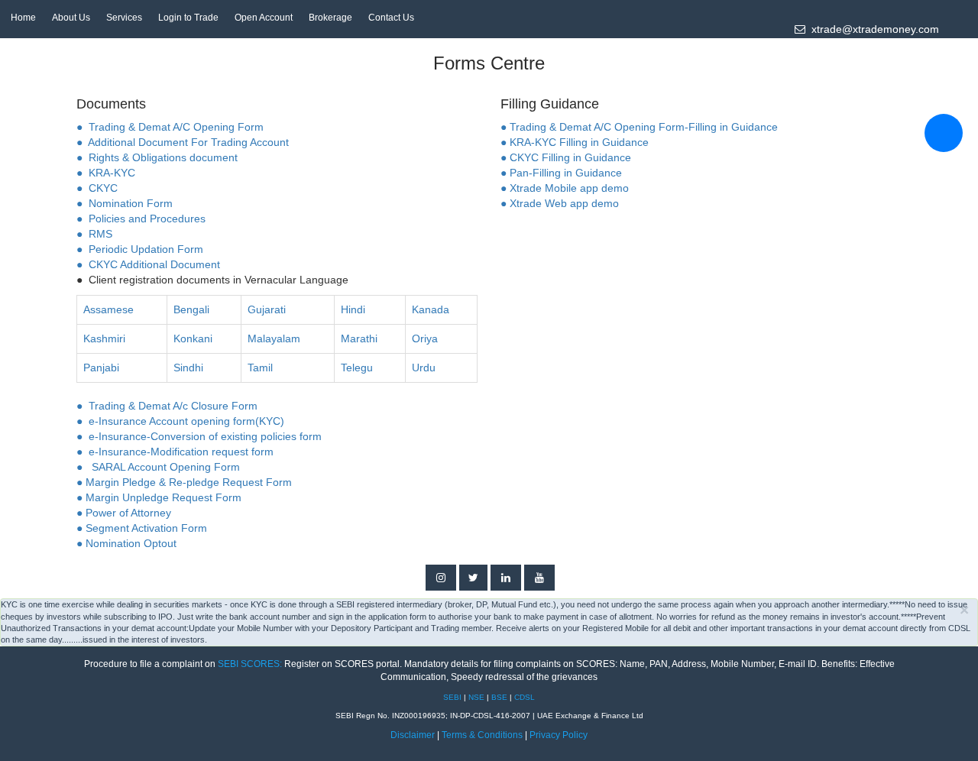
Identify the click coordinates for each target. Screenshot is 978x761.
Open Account (264, 17)
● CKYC (97, 188)
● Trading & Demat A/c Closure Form (166, 406)
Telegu (357, 367)
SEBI (453, 697)
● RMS (94, 234)
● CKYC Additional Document (148, 264)
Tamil (260, 367)
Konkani (192, 338)
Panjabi (101, 367)
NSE (477, 697)
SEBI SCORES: (250, 664)
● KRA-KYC (105, 173)
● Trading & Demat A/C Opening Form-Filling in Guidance (639, 127)
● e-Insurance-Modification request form (175, 451)
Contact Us (391, 17)
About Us (71, 17)
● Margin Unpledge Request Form (158, 497)
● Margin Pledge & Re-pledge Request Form (184, 482)
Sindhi (188, 367)
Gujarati (267, 309)
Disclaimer (412, 735)
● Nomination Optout (126, 543)
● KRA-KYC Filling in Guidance (574, 142)
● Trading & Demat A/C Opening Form (170, 127)
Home (23, 17)
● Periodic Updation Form (139, 249)
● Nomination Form (124, 203)
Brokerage (330, 17)
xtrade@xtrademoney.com (872, 29)
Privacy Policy (558, 735)
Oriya (425, 338)
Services (124, 17)
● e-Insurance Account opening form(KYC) (180, 421)
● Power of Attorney (123, 513)
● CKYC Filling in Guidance (565, 157)
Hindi (353, 309)
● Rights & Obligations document (157, 157)
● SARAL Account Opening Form (158, 467)
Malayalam (274, 338)
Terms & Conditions (483, 735)
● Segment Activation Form (141, 528)
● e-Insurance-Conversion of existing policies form (199, 436)
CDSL (524, 697)
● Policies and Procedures (141, 218)
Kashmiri (104, 338)
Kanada (430, 309)
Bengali (191, 309)
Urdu (424, 367)
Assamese (108, 309)
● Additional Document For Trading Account (182, 142)
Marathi (359, 338)
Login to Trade (188, 17)
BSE (500, 697)
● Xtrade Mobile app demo (564, 188)
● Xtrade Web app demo (559, 203)
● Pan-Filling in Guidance (561, 173)
